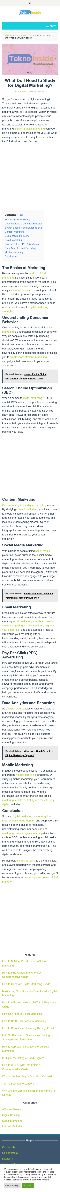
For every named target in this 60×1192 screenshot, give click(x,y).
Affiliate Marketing (12, 1109)
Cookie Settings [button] (12, 1185)
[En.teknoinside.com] (30, 12)
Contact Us (8, 1147)
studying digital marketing (30, 128)
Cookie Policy (10, 1153)
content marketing (26, 509)
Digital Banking (11, 1115)
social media (42, 551)
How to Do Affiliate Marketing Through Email (28, 1028)
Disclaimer (8, 1158)
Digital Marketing (12, 1120)
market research (22, 290)
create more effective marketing (28, 357)
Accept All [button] (28, 1185)
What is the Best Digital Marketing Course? (27, 1076)
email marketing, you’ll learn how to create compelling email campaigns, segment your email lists (28, 625)
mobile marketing (26, 774)
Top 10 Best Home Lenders (18, 1083)
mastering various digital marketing (22, 833)
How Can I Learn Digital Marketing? (23, 1014)
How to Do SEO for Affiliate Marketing (24, 1021)
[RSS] (30, 3)
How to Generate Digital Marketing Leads (26, 984)
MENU (53, 25)
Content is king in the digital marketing (24, 505)
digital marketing (32, 398)
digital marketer (17, 708)
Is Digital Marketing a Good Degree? (23, 1058)
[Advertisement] (30, 175)
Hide (21, 214)
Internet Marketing (12, 1126)
